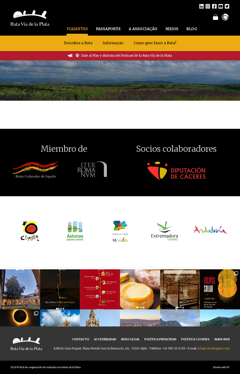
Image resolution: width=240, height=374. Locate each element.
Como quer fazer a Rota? (155, 43)
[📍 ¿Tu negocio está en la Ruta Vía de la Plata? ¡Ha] (180, 289)
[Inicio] (29, 17)
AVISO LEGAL (130, 339)
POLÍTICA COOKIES (195, 339)
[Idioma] (225, 19)
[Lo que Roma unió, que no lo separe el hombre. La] (60, 289)
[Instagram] (208, 6)
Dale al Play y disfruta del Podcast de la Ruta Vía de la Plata (126, 56)
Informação (113, 43)
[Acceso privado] (215, 17)
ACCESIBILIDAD (105, 339)
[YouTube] (220, 6)
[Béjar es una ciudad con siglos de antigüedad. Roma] (20, 289)
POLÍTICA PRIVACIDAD (160, 339)
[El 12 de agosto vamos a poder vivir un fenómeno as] (220, 289)
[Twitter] (227, 6)
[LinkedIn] (201, 6)
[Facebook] (214, 6)
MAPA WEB (222, 339)
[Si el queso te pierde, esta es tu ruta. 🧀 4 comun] (100, 289)
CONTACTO (80, 339)
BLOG (191, 29)
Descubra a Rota (78, 43)
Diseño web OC (221, 367)
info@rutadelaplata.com (214, 348)
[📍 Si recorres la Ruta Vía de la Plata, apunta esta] (140, 289)
